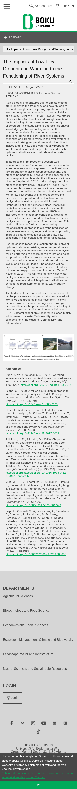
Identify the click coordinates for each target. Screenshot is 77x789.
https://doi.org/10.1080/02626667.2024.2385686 (36, 554)
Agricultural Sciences (18, 596)
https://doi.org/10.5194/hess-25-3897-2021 (32, 433)
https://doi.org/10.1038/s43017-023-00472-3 (33, 505)
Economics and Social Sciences (25, 625)
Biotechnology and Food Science (26, 610)
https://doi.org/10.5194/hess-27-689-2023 (32, 404)
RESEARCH (16, 37)
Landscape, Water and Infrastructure (28, 654)
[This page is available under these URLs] (71, 81)
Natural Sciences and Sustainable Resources (35, 668)
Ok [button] (38, 784)
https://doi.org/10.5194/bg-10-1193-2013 (46, 384)
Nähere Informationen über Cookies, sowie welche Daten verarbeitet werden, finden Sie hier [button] (37, 775)
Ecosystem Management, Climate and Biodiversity (38, 639)
